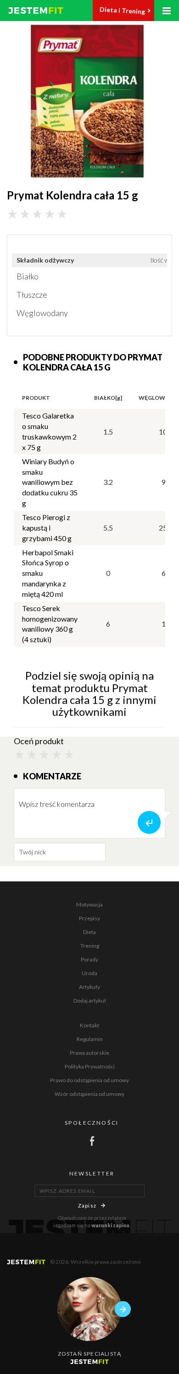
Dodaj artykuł (89, 1000)
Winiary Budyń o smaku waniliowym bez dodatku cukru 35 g (50, 482)
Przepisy (89, 918)
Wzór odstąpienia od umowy (89, 1093)
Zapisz (87, 1205)
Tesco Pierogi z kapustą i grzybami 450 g (47, 527)
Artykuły (89, 986)
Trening (89, 945)
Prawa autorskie (89, 1052)
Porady (89, 959)
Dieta (89, 932)
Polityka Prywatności (90, 1066)
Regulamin (90, 1039)
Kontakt (89, 1025)
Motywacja (89, 904)
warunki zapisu (110, 1225)
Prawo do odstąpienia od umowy (89, 1080)
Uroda (89, 973)
